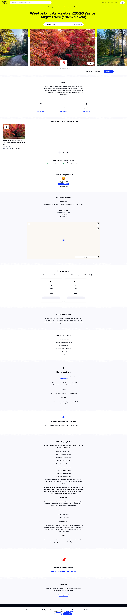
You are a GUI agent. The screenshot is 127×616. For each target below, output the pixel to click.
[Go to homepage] (4, 3)
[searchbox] (31, 2)
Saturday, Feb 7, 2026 (63, 213)
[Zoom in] (98, 224)
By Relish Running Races (63, 68)
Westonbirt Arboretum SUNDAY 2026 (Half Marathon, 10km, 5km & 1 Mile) (14, 143)
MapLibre (78, 257)
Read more (63, 323)
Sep (6, 126)
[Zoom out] (98, 226)
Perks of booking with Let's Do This (63, 160)
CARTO (82, 257)
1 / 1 (63, 152)
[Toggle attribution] (99, 257)
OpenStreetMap (89, 257)
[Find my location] (98, 229)
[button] (63, 240)
